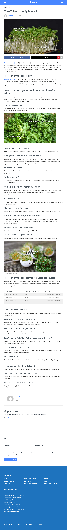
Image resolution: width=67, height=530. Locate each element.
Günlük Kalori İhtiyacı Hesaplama (13, 493)
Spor (45, 481)
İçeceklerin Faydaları (30, 478)
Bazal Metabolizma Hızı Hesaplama (14, 509)
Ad (5, 438)
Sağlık (46, 478)
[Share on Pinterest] (58, 57)
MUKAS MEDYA (29, 525)
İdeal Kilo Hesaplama (10, 502)
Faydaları (33, 2)
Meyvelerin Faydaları (30, 484)
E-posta (7, 445)
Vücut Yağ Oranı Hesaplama (12, 507)
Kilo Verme (27, 481)
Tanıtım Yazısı (12, 525)
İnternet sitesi (39, 445)
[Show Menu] (5, 2)
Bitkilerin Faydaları (9, 481)
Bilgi (9, 7)
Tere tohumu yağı (9, 63)
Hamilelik (7, 484)
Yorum (6, 418)
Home (5, 7)
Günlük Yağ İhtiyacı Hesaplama (13, 500)
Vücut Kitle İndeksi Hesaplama (12, 504)
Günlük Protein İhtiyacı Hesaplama (14, 495)
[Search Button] (62, 2)
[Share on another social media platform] (61, 57)
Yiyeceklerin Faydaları (50, 484)
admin (11, 15)
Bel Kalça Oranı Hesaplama (11, 511)
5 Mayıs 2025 (19, 15)
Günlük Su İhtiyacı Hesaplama (12, 498)
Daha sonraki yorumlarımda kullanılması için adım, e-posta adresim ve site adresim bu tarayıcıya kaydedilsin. (32, 454)
